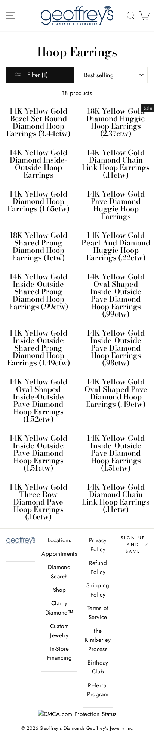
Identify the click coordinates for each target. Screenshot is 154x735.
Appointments (59, 554)
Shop (59, 590)
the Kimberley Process (98, 640)
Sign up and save (133, 545)
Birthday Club (97, 667)
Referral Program (97, 689)
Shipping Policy (98, 590)
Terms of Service (97, 612)
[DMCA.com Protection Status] (77, 714)
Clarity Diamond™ (59, 607)
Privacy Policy (98, 544)
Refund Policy (98, 567)
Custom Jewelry (59, 630)
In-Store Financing (59, 653)
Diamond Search (59, 571)
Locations (59, 540)
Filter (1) (36, 74)
